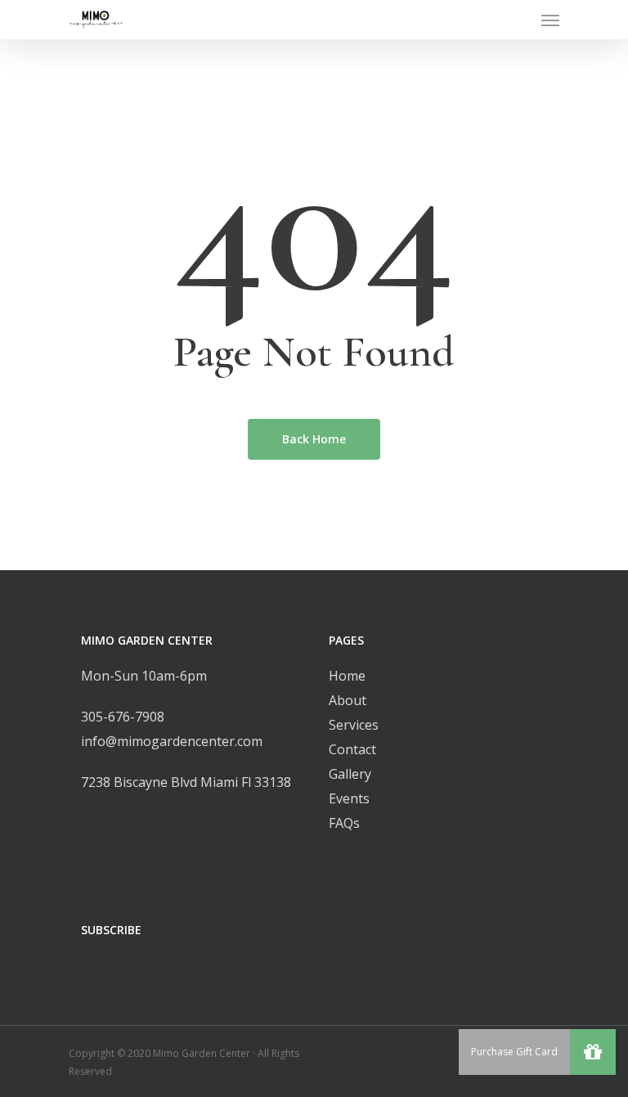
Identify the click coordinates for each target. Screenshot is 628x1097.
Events (349, 798)
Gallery (350, 774)
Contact (352, 749)
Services (354, 725)
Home (347, 676)
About (347, 700)
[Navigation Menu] (550, 19)
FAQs (344, 823)
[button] (593, 1052)
